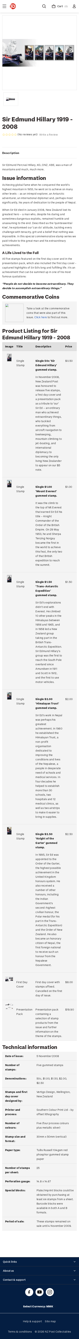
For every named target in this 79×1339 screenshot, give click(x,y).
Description (10, 152)
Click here (40, 317)
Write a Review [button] (48, 134)
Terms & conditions (20, 1331)
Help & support (32, 1321)
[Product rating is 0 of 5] (9, 134)
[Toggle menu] (4, 6)
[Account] (74, 6)
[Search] (44, 6)
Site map (50, 1321)
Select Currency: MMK (38, 1306)
